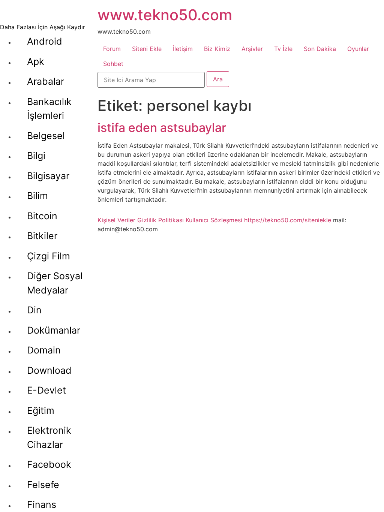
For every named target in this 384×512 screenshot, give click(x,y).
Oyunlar (358, 48)
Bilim (37, 195)
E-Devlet (46, 390)
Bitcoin (42, 216)
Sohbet (113, 63)
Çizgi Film (48, 256)
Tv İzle (283, 48)
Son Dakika (320, 48)
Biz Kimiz (217, 48)
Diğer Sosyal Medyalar (54, 283)
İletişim (183, 48)
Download (49, 370)
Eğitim (40, 410)
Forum (112, 48)
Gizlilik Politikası (160, 220)
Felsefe (43, 484)
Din (34, 310)
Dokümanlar (53, 330)
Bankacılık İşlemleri (49, 108)
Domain (44, 350)
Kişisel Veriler (116, 220)
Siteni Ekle (147, 48)
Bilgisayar (48, 175)
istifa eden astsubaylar (162, 127)
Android (44, 41)
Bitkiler (42, 235)
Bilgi (36, 155)
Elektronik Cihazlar (49, 437)
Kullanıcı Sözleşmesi (214, 220)
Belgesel (46, 135)
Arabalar (45, 81)
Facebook (49, 464)
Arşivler (252, 48)
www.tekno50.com (165, 15)
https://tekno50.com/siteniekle (287, 220)
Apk (35, 61)
